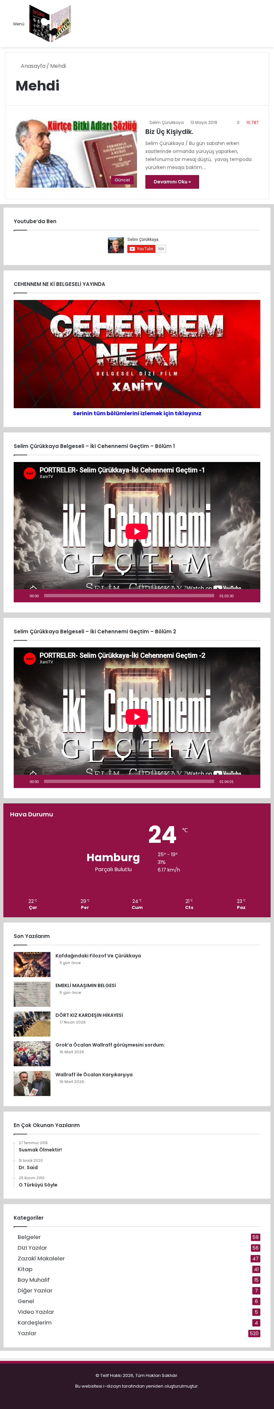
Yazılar (27, 1333)
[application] (137, 532)
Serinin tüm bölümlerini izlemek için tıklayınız (137, 413)
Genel (26, 1301)
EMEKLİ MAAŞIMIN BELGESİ (85, 985)
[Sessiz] (241, 595)
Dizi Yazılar (32, 1247)
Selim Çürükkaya (166, 122)
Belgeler (29, 1237)
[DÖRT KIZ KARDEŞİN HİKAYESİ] (32, 1024)
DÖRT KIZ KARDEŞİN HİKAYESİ (89, 1015)
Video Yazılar (36, 1311)
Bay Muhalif (34, 1279)
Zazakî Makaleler (41, 1258)
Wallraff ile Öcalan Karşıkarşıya (94, 1074)
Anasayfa (32, 66)
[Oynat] (22, 595)
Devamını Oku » (172, 181)
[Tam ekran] (251, 595)
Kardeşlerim (35, 1322)
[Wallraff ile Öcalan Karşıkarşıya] (32, 1083)
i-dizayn (112, 1386)
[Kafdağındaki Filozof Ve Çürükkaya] (32, 964)
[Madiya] (50, 23)
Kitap (25, 1269)
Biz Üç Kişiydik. (169, 131)
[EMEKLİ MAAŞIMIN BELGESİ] (32, 994)
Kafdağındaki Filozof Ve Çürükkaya (98, 955)
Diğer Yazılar (35, 1290)
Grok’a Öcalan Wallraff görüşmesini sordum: (110, 1045)
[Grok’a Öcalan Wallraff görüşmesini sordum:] (32, 1053)
